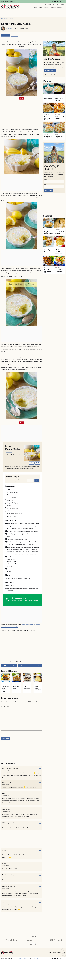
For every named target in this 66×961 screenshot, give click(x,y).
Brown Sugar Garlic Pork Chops (48, 271)
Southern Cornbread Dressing (47, 118)
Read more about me (50, 70)
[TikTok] (63, 1)
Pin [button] (31, 463)
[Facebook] (57, 1)
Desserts (11, 18)
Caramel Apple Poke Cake (16, 686)
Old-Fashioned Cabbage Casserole (59, 118)
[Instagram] (52, 1)
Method (53, 7)
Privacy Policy (19, 958)
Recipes (40, 7)
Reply (40, 768)
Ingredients (46, 7)
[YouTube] (55, 1)
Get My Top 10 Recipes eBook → (8, 1)
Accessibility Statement (25, 958)
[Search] (63, 7)
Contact (59, 952)
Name (3, 727)
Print (37, 463)
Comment (4, 710)
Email (29, 478)
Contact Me (62, 4)
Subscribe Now (48, 190)
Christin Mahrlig (10, 28)
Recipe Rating (4, 705)
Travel (54, 4)
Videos (49, 4)
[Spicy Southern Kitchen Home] (10, 6)
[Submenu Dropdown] (42, 7)
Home (35, 7)
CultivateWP (36, 958)
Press (57, 4)
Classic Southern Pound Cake (58, 251)
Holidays (59, 7)
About (45, 4)
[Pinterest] (60, 1)
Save (37, 480)
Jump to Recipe (5, 35)
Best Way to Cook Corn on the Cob (59, 98)
